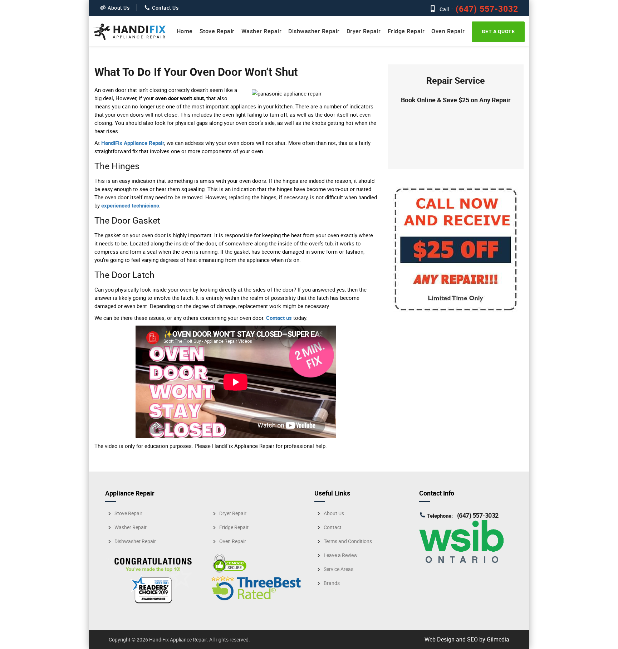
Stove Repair (217, 31)
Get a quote (498, 31)
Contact (333, 527)
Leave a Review (341, 555)
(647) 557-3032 (486, 9)
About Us (118, 7)
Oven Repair (448, 31)
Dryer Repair (364, 31)
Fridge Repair (406, 31)
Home (185, 31)
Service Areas (338, 569)
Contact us (279, 317)
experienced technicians (130, 205)
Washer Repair (261, 31)
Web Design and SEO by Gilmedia (467, 639)
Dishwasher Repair (314, 31)
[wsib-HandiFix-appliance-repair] (461, 561)
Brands (332, 583)
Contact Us (165, 7)
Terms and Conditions (348, 541)
